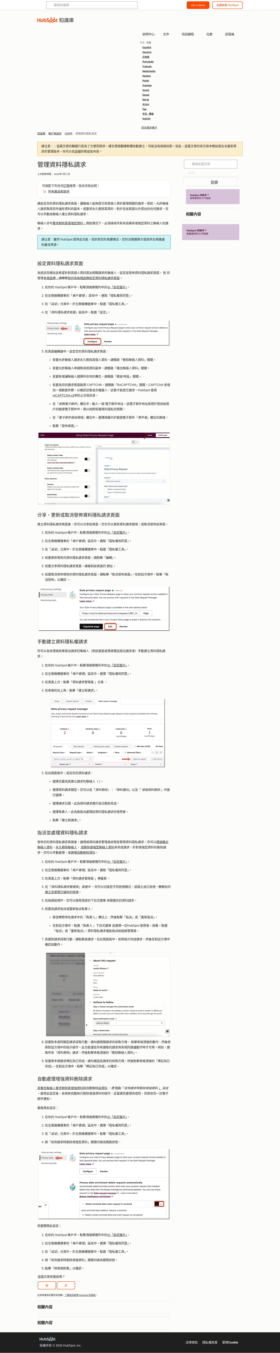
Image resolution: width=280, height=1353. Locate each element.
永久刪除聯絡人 (66, 847)
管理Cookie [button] (230, 1342)
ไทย (144, 109)
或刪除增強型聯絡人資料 (97, 847)
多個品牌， (51, 278)
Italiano (146, 76)
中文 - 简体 (148, 114)
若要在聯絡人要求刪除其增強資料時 (61, 1088)
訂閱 (66, 186)
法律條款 (192, 1342)
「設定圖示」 (118, 287)
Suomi (145, 90)
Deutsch (146, 52)
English (146, 118)
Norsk (145, 99)
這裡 (78, 151)
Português (148, 61)
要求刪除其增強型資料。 (69, 223)
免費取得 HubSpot (227, 5)
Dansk (145, 95)
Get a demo (198, 5)
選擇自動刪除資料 (83, 852)
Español (146, 47)
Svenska (147, 85)
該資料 (102, 1088)
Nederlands (148, 71)
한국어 (145, 104)
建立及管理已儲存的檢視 (61, 892)
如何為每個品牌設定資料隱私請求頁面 (94, 278)
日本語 (145, 57)
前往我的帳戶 (149, 127)
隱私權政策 (210, 1342)
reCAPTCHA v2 (63, 395)
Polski (145, 80)
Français (147, 66)
